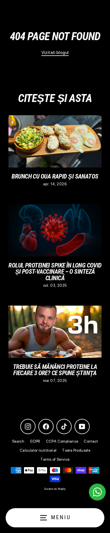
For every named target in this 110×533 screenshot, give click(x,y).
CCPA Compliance (62, 441)
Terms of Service (54, 459)
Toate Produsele (76, 450)
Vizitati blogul (55, 52)
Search (18, 441)
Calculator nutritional (38, 450)
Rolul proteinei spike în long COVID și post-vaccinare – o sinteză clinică (55, 272)
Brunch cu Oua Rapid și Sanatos (55, 176)
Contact (91, 441)
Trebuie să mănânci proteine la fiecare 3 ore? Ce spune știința (55, 370)
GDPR (35, 441)
